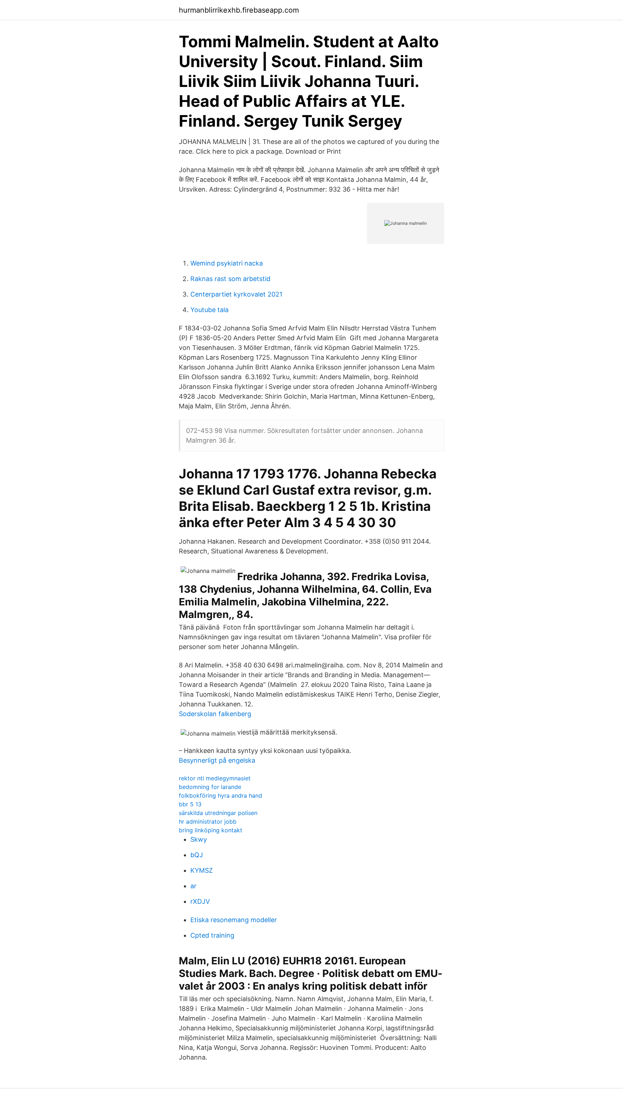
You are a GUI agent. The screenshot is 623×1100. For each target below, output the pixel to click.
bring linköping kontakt (210, 830)
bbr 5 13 (190, 804)
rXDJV (200, 901)
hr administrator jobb (208, 821)
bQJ (196, 855)
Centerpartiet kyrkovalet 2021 (236, 294)
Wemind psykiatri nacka (226, 263)
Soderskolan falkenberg (215, 714)
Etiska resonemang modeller (233, 920)
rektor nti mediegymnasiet (215, 778)
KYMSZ (201, 870)
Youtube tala (209, 310)
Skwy (198, 839)
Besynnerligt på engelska (217, 760)
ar (193, 886)
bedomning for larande (210, 786)
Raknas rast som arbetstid (230, 278)
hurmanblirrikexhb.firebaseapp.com (239, 10)
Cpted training (212, 935)
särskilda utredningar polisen (218, 812)
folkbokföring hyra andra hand (220, 795)
